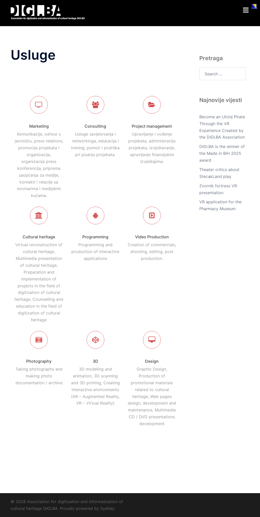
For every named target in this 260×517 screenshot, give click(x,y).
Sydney (107, 508)
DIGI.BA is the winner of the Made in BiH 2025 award (222, 153)
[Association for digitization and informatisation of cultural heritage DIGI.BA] (48, 12)
